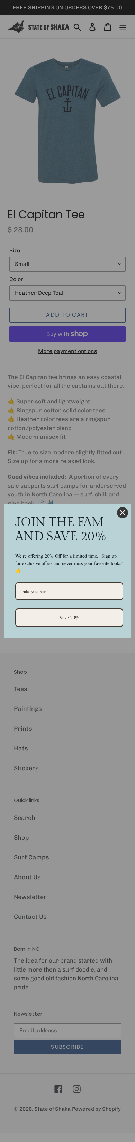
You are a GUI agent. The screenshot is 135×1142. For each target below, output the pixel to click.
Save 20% (69, 617)
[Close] (122, 512)
